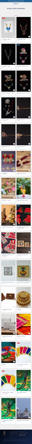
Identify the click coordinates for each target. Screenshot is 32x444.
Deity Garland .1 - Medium (21, 173)
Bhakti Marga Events (12, 437)
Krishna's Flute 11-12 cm (6, 146)
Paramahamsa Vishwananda (13, 433)
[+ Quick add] (14, 36)
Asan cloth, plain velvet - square (22, 364)
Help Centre (21, 433)
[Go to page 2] (18, 426)
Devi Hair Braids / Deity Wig (21, 392)
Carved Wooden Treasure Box (7, 309)
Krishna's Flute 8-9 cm (20, 119)
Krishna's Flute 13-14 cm (21, 146)
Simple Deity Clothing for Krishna (22, 200)
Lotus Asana (19, 309)
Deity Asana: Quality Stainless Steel (23, 420)
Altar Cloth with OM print (21, 336)
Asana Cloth (4, 364)
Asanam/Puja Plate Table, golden (22, 254)
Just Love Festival (12, 434)
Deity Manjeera (4, 173)
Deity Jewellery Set (5, 119)
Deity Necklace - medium (6, 39)
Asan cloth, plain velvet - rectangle (7, 392)
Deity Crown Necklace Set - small (22, 66)
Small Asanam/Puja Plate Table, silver (8, 282)
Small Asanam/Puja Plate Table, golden (23, 282)
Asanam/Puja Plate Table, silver (7, 336)
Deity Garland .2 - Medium (6, 200)
